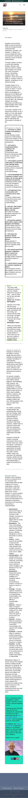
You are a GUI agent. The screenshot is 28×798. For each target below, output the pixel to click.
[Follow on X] (15, 759)
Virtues (5, 30)
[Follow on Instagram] (17, 759)
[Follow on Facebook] (12, 759)
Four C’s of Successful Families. (13, 717)
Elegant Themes (14, 794)
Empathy (5, 28)
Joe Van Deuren (8, 29)
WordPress (14, 796)
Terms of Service (18, 788)
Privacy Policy (7, 788)
